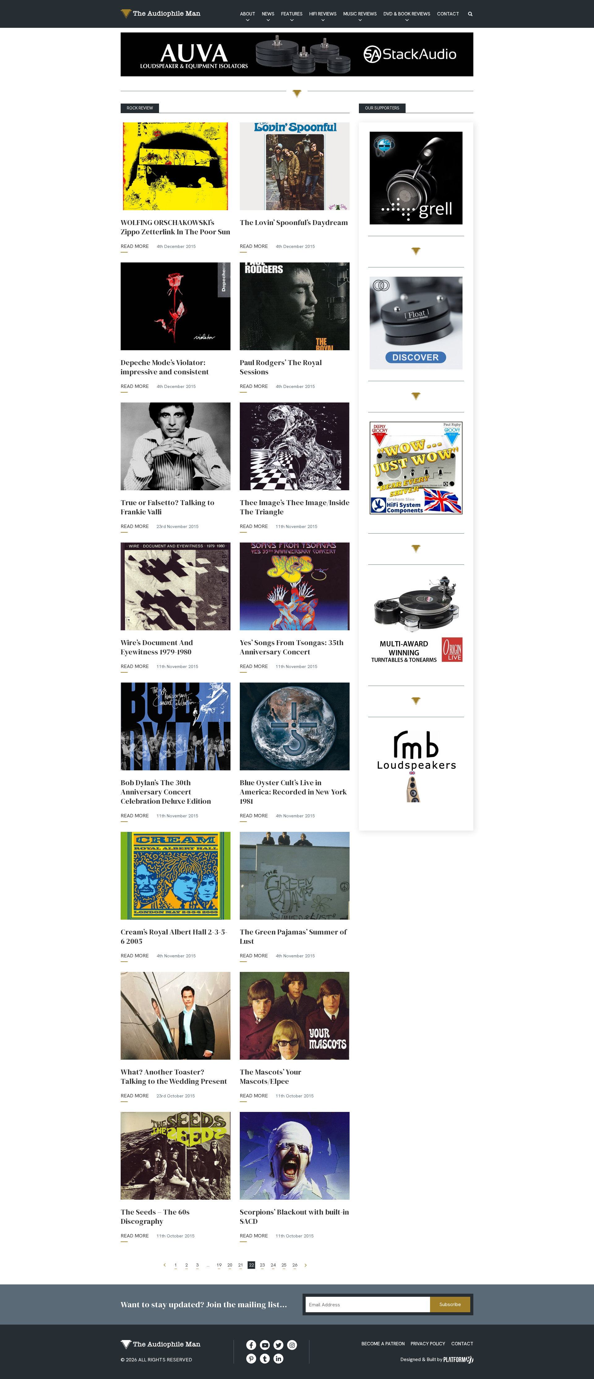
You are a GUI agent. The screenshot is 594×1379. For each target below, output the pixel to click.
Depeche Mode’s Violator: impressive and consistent (165, 367)
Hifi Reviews (323, 14)
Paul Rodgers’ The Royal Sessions (281, 367)
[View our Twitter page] (278, 1345)
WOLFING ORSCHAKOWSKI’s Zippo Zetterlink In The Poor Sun (175, 227)
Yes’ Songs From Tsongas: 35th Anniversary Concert (292, 647)
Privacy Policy (428, 1344)
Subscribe (450, 1304)
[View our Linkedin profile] (278, 1359)
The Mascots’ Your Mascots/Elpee (270, 1076)
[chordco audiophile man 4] (416, 469)
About (247, 14)
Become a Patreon (383, 1344)
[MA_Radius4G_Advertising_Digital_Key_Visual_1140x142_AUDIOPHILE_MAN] (297, 55)
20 (229, 1265)
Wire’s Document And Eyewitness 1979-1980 (157, 647)
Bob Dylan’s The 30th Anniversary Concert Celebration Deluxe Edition (166, 792)
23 (262, 1265)
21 (240, 1265)
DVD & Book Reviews (407, 14)
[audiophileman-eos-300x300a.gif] (416, 773)
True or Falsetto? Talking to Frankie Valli (167, 507)
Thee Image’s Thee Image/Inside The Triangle (295, 507)
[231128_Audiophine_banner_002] (416, 324)
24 (273, 1265)
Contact (448, 14)
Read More (135, 246)
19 (219, 1265)
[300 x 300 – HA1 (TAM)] (416, 179)
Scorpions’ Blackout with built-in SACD (294, 1216)
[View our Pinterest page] (251, 1359)
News (268, 14)
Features (292, 14)
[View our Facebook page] (251, 1345)
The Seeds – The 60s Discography (155, 1216)
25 (284, 1265)
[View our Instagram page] (292, 1345)
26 (294, 1265)
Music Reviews (360, 14)
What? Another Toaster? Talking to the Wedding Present (174, 1076)
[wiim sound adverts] (416, 621)
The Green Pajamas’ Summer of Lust (293, 936)
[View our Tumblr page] (265, 1359)
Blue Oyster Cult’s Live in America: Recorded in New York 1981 (293, 792)
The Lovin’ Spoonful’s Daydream (294, 222)
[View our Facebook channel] (265, 1345)
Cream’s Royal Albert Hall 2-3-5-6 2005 (174, 936)
